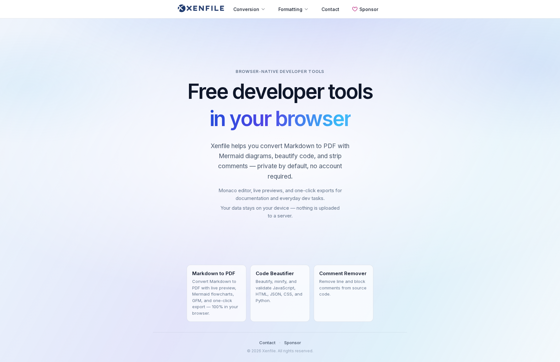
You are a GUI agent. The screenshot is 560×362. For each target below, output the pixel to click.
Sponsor (368, 9)
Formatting (290, 9)
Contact (330, 9)
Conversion (246, 9)
